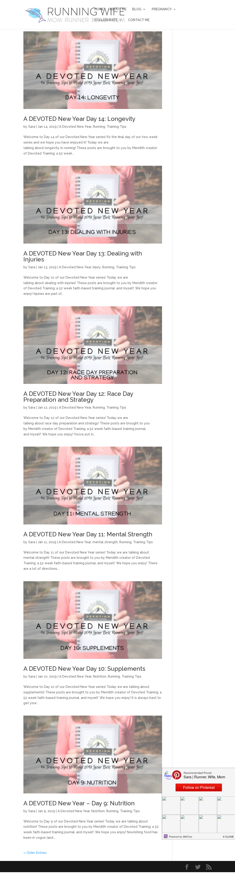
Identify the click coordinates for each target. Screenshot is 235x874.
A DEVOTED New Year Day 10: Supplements (84, 668)
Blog (136, 9)
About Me (117, 9)
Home (99, 9)
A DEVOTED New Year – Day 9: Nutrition (79, 803)
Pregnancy (162, 9)
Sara (31, 126)
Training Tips (116, 126)
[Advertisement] (195, 100)
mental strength (105, 542)
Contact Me (138, 20)
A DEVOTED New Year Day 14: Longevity (79, 118)
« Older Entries (35, 853)
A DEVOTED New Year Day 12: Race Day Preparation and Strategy (78, 396)
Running (99, 126)
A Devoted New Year (75, 126)
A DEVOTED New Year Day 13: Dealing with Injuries (82, 256)
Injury (97, 267)
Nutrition (99, 676)
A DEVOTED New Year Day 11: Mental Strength (87, 534)
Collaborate (106, 20)
